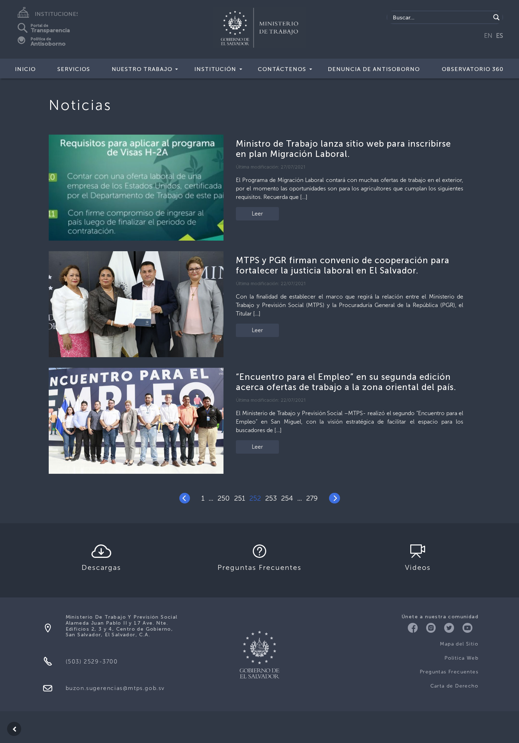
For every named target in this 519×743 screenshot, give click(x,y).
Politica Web (461, 658)
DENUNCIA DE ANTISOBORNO (374, 69)
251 (239, 498)
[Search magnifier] (496, 17)
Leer (257, 213)
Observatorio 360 (472, 69)
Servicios (73, 69)
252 (255, 498)
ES (499, 36)
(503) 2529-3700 (92, 661)
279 (312, 498)
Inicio (25, 69)
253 (271, 498)
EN (488, 36)
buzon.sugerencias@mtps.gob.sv (115, 688)
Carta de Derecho (454, 686)
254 (287, 498)
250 (223, 498)
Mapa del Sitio (459, 644)
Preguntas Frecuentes (449, 672)
